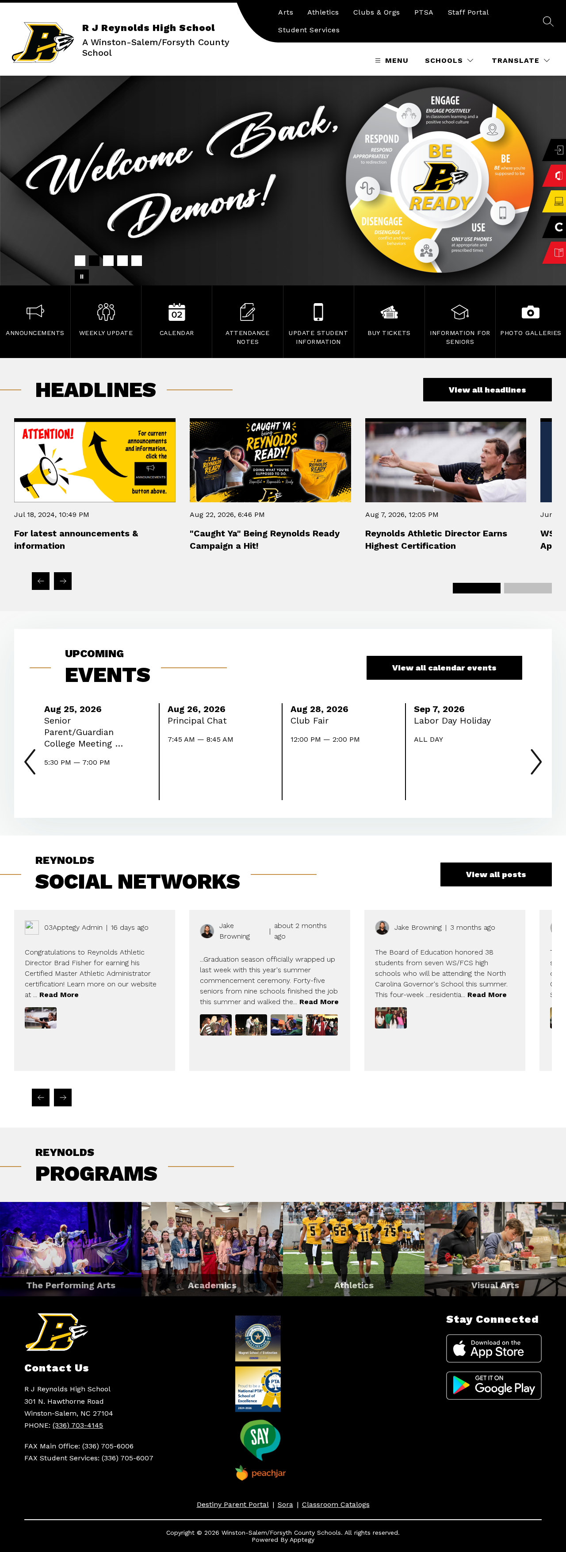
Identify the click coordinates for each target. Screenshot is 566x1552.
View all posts (496, 874)
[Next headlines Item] (63, 581)
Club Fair (312, 720)
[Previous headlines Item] (41, 581)
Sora (285, 1504)
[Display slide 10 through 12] (540, 1104)
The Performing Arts (70, 1285)
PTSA (424, 12)
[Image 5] (136, 260)
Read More (59, 994)
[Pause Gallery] (82, 277)
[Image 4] (122, 260)
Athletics (323, 12)
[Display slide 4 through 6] (528, 588)
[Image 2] (94, 260)
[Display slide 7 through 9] (512, 1104)
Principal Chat (200, 720)
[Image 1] (80, 260)
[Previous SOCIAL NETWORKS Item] (41, 1097)
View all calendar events (444, 667)
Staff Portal (468, 12)
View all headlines (487, 389)
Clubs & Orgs (376, 12)
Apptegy (302, 1539)
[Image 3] (108, 260)
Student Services (309, 30)
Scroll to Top (526, 1273)
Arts (285, 12)
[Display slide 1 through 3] (477, 588)
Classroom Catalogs (336, 1504)
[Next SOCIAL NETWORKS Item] (63, 1097)
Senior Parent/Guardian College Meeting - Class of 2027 (82, 732)
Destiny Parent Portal (233, 1504)
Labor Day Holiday (455, 720)
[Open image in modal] (41, 1017)
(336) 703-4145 (78, 1425)
